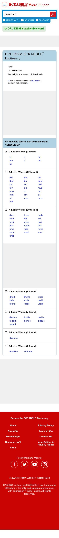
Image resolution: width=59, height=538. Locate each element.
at (24, 82)
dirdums (14, 338)
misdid (13, 320)
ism (25, 184)
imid (12, 218)
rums (40, 229)
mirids (41, 317)
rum (12, 194)
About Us (13, 431)
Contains (44, 20)
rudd (26, 229)
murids (27, 320)
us (11, 164)
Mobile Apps (13, 436)
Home (13, 425)
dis (39, 177)
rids (40, 225)
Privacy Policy (46, 425)
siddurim (28, 351)
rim (39, 191)
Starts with (12, 20)
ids (11, 184)
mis (25, 187)
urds (12, 235)
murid (12, 303)
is (24, 157)
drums (27, 297)
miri (40, 222)
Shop (13, 447)
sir (39, 194)
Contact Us (46, 436)
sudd (12, 232)
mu (11, 160)
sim (25, 194)
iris (39, 218)
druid (12, 297)
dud (11, 181)
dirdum (13, 317)
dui (25, 181)
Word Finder (39, 5)
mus (12, 191)
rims (12, 229)
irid (25, 218)
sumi (26, 232)
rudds (27, 303)
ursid (40, 303)
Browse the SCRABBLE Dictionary (29, 418)
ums (40, 198)
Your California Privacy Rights (46, 443)
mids (26, 222)
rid (25, 191)
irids (12, 300)
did (11, 177)
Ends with (29, 20)
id (10, 157)
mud (40, 187)
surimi (13, 324)
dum (40, 181)
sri (11, 198)
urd (11, 201)
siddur (41, 320)
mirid (40, 300)
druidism (14, 351)
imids (40, 297)
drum (26, 215)
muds (26, 225)
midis (26, 300)
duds (40, 215)
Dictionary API (13, 442)
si (24, 160)
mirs (12, 225)
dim (25, 177)
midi (12, 222)
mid (40, 184)
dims (12, 215)
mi (39, 157)
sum (26, 198)
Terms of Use (46, 431)
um (39, 160)
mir (11, 187)
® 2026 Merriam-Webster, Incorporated (29, 477)
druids (27, 317)
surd (40, 232)
